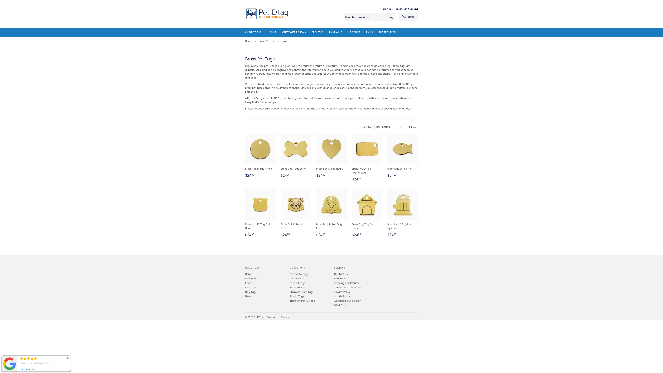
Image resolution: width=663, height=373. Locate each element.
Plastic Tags (297, 296)
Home (248, 41)
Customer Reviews (294, 32)
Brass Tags (296, 287)
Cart (410, 17)
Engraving (335, 32)
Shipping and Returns (346, 283)
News (248, 296)
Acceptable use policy (347, 301)
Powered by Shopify (278, 317)
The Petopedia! (388, 32)
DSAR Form (340, 305)
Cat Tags (250, 287)
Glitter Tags (297, 278)
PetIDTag (259, 317)
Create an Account (407, 9)
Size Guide (354, 32)
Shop (273, 32)
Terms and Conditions (347, 287)
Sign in (387, 9)
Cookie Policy (342, 296)
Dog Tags (251, 292)
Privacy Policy (342, 292)
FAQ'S (369, 32)
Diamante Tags (299, 274)
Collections (253, 32)
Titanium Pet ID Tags (302, 301)
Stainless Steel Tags (302, 292)
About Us (317, 32)
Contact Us (341, 274)
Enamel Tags (297, 283)
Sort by (367, 127)
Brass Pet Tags (267, 41)
